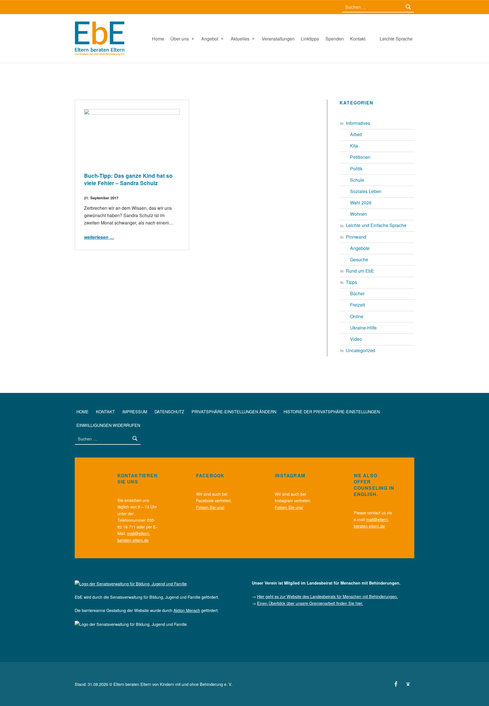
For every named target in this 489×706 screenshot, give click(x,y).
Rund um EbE (360, 271)
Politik (356, 168)
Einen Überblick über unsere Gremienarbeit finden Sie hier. (310, 603)
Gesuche (359, 259)
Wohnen (358, 214)
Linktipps (310, 38)
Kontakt (357, 38)
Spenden (334, 38)
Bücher (357, 293)
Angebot (209, 38)
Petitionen (360, 157)
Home (158, 38)
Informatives (358, 123)
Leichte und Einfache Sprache (376, 225)
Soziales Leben (365, 191)
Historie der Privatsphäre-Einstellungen (332, 411)
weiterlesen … (99, 237)
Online (356, 316)
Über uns (179, 38)
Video (356, 339)
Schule (357, 180)
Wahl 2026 (361, 202)
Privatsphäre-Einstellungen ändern (234, 411)
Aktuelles (240, 38)
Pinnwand (356, 237)
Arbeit (356, 134)
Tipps (351, 282)
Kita (354, 145)
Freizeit (357, 304)
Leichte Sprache (396, 38)
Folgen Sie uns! (210, 507)
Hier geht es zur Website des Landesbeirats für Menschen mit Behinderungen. (327, 596)
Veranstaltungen (278, 38)
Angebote (360, 248)
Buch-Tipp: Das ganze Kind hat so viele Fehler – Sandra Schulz (128, 179)
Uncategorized (360, 350)
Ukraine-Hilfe (363, 327)
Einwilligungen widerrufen (108, 425)
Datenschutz (169, 411)
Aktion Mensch (186, 610)
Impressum (134, 411)
